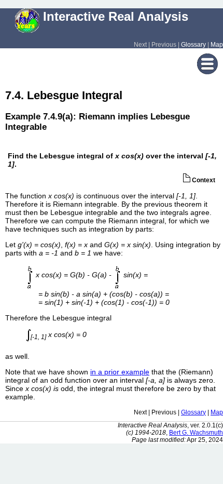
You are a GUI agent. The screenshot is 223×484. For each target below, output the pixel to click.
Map (217, 44)
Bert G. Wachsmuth (196, 432)
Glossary (193, 44)
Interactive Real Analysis (113, 16)
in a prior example (119, 372)
